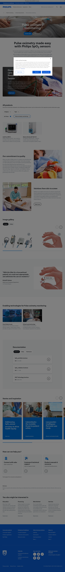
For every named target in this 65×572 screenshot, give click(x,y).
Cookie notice (23, 68)
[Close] (50, 58)
